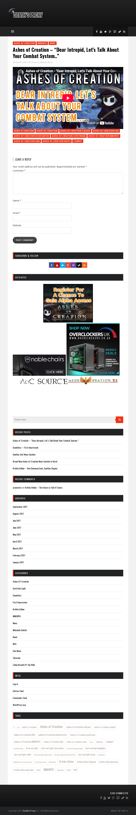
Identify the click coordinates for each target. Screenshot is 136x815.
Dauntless (17, 595)
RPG (14, 644)
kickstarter (52, 762)
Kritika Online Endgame (86, 761)
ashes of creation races (56, 141)
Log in (15, 684)
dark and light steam (86, 754)
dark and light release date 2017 (64, 754)
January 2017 (18, 562)
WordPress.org (19, 705)
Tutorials (16, 658)
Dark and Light (32, 748)
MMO (38, 770)
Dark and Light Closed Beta (52, 748)
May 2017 (17, 534)
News (52, 43)
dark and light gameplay (75, 748)
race (68, 770)
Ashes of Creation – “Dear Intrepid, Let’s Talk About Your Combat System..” (46, 440)
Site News (17, 651)
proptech (17, 487)
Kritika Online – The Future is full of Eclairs (44, 487)
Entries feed (18, 691)
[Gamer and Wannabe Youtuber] (25, 18)
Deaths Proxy (29, 810)
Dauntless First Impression (23, 762)
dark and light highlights (96, 748)
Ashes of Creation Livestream (69, 136)
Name (17, 200)
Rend (15, 637)
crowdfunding (18, 748)
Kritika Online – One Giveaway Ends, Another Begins (35, 468)
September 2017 (20, 506)
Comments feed (20, 698)
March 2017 (18, 548)
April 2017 (17, 541)
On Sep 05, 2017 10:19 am (25, 62)
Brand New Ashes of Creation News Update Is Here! (35, 461)
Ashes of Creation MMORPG (104, 136)
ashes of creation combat (105, 727)
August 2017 (18, 513)
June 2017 (17, 527)
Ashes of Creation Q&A (27, 141)
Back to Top (118, 811)
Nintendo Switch (20, 630)
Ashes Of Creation (24, 43)
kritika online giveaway (108, 761)
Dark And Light (19, 588)
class (91, 742)
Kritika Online (18, 609)
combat (77, 141)
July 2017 (17, 520)
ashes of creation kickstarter (31, 136)
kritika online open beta (24, 770)
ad (18, 727)
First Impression (20, 602)
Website (17, 225)
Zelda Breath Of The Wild (24, 664)
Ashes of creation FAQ (106, 131)
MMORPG (42, 43)
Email (17, 212)
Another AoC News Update (24, 454)
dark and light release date (43, 754)
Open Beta (60, 770)
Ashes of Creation (47, 131)
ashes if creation (24, 131)
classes (99, 741)
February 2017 (19, 555)
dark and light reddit (22, 754)
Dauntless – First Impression (25, 447)
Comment (19, 170)
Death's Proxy (46, 62)
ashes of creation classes (75, 131)
